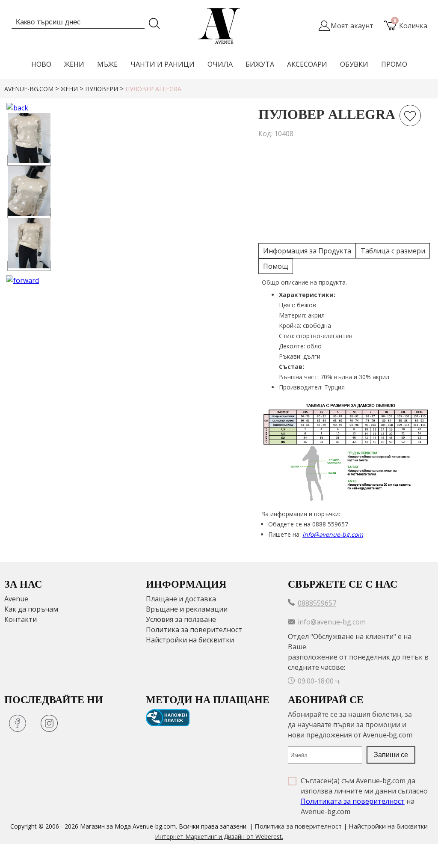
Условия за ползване (181, 619)
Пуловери (101, 89)
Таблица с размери (393, 251)
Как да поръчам (31, 609)
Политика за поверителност (194, 629)
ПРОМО (394, 64)
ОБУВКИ (354, 64)
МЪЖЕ (107, 64)
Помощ (275, 266)
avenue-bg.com (28, 89)
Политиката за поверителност (353, 801)
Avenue (16, 598)
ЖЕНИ (74, 64)
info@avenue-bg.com (332, 534)
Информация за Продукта (307, 251)
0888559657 (317, 603)
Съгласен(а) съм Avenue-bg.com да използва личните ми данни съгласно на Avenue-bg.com (364, 796)
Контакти (20, 619)
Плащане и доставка (181, 598)
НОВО (41, 64)
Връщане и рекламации (187, 609)
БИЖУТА (260, 64)
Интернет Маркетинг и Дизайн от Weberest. (219, 836)
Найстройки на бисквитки (190, 640)
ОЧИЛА (220, 64)
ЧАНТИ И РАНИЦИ (162, 64)
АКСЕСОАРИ (307, 64)
